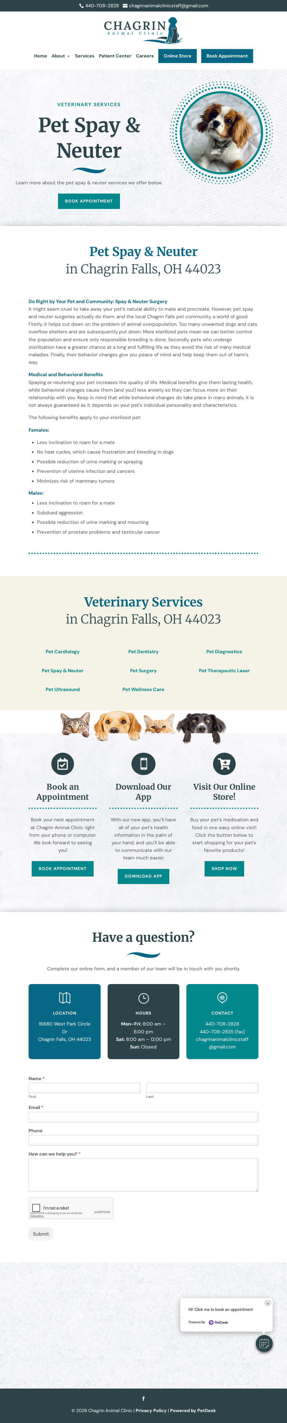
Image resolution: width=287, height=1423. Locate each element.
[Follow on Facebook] (143, 1398)
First (32, 1096)
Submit (41, 1234)
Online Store (177, 56)
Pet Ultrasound (63, 689)
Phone (36, 1131)
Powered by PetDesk (193, 1410)
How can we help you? (55, 1154)
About (58, 56)
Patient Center (115, 56)
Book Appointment (227, 56)
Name (37, 1079)
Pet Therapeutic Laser (224, 671)
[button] (264, 1343)
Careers (145, 56)
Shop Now (224, 868)
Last (150, 1096)
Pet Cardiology (63, 651)
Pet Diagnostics (224, 651)
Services (84, 56)
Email (36, 1107)
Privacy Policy (151, 1410)
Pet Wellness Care (143, 689)
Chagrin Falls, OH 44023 (64, 1039)
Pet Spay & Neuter (63, 671)
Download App (143, 876)
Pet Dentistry (143, 651)
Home (40, 56)
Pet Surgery (143, 671)
